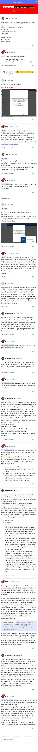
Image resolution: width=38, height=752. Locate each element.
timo (5, 159)
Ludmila (6, 184)
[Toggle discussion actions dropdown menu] (36, 2)
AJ (4, 131)
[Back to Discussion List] (2, 2)
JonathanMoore (9, 345)
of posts (18, 2)
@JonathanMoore (7, 700)
